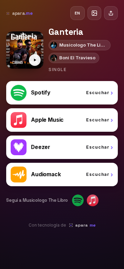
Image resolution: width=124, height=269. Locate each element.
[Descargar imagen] (94, 13)
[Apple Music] (93, 200)
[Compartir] (111, 13)
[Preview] (35, 60)
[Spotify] (78, 200)
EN (77, 13)
